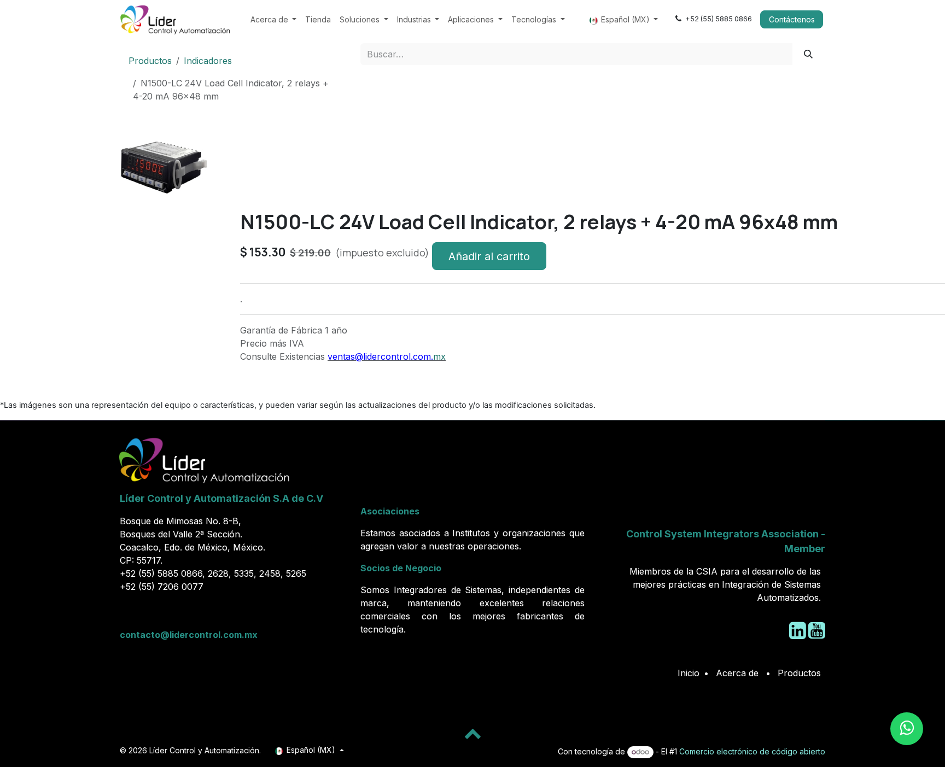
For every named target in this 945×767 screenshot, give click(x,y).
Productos (150, 60)
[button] (137, 214)
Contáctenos (792, 19)
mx (439, 356)
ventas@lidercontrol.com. (380, 356)
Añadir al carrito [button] (489, 256)
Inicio (688, 673)
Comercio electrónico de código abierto (752, 751)
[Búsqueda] (808, 54)
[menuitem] (273, 19)
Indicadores (208, 60)
